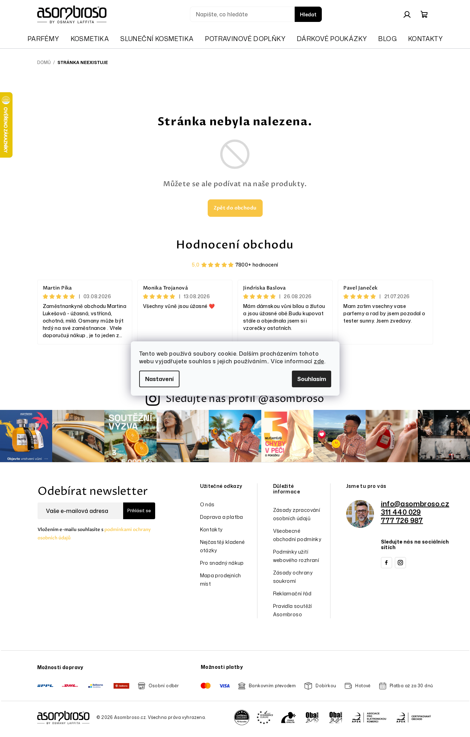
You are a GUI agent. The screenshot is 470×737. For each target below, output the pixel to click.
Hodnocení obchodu (235, 245)
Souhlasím (311, 379)
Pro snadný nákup (222, 563)
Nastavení (159, 379)
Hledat (308, 14)
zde (319, 361)
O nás (207, 504)
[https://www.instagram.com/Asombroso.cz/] (400, 562)
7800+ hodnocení (257, 264)
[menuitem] (43, 38)
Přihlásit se (139, 511)
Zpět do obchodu (235, 208)
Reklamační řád (292, 593)
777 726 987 (402, 520)
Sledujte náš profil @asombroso (245, 399)
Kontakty (211, 529)
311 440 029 (401, 512)
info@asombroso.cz (415, 503)
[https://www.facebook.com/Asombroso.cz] (386, 562)
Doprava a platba (221, 517)
